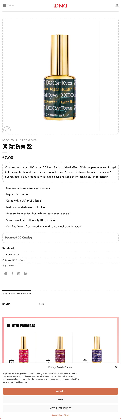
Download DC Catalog (18, 237)
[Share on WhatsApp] (6, 274)
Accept (60, 391)
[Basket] (117, 5)
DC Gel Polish (10, 140)
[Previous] (7, 359)
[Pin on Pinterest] (26, 274)
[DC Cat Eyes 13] (60, 349)
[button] (116, 367)
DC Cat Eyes (29, 140)
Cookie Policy (57, 415)
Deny (60, 400)
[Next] (113, 359)
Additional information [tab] (16, 294)
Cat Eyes (11, 266)
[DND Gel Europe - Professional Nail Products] (60, 6)
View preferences (60, 408)
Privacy (66, 415)
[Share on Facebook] (12, 274)
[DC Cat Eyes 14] (24, 349)
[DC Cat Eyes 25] (97, 349)
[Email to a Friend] (19, 274)
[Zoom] (7, 129)
